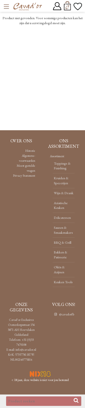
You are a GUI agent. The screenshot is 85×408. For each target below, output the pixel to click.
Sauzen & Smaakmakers (63, 230)
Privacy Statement (24, 175)
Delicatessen (62, 217)
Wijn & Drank (63, 193)
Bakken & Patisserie (60, 254)
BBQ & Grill (62, 242)
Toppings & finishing (62, 165)
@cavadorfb (66, 314)
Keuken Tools (63, 282)
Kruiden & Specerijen (61, 180)
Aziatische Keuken (61, 205)
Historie (30, 150)
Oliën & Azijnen (59, 269)
